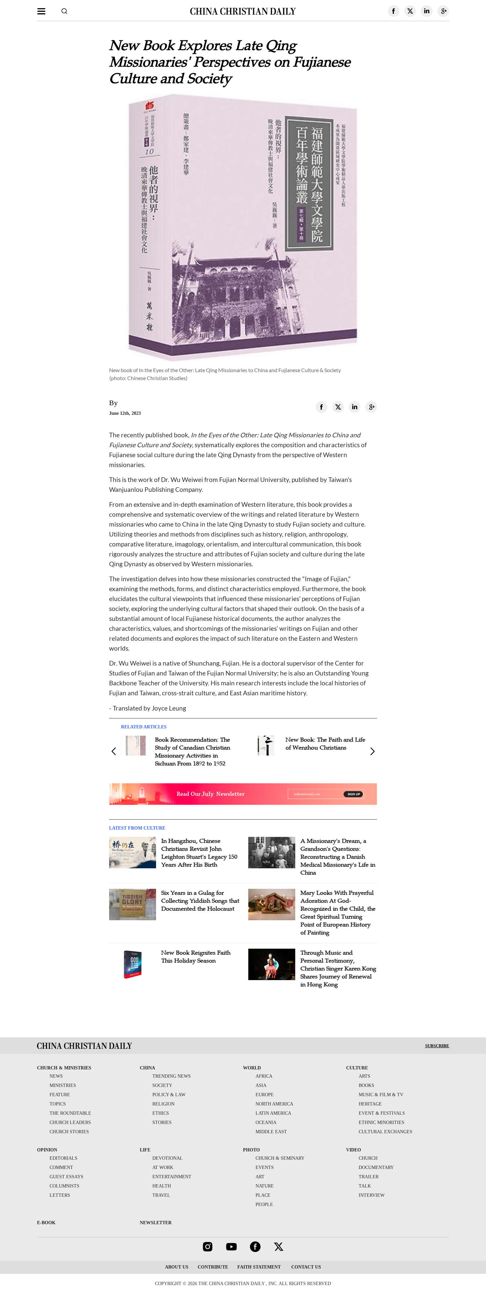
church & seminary (280, 1158)
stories (162, 1122)
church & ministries (64, 1067)
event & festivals (382, 1113)
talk (365, 1186)
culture (357, 1067)
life (145, 1149)
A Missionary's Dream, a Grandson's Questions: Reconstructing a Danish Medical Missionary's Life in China (338, 856)
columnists (64, 1186)
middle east (271, 1131)
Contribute (213, 1267)
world (252, 1067)
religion (163, 1103)
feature (60, 1094)
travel (161, 1195)
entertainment (171, 1176)
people (264, 1204)
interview (372, 1195)
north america (274, 1103)
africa (264, 1076)
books (366, 1085)
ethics (160, 1113)
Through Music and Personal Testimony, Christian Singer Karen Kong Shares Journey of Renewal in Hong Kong (338, 968)
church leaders (70, 1122)
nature (265, 1186)
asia (261, 1085)
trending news (171, 1076)
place (263, 1195)
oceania (266, 1122)
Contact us (305, 1267)
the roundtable (70, 1113)
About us (176, 1267)
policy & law (168, 1094)
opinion (47, 1149)
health (161, 1186)
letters (60, 1195)
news (56, 1076)
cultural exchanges (385, 1131)
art (260, 1176)
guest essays (66, 1176)
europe (265, 1094)
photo (251, 1149)
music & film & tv (381, 1094)
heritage (370, 1103)
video (353, 1149)
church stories (69, 1131)
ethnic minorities (381, 1122)
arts (364, 1076)
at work (162, 1167)
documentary (376, 1167)
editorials (63, 1158)
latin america (273, 1113)
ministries (63, 1085)
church (368, 1158)
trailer (369, 1176)
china (147, 1067)
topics (58, 1103)
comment (61, 1167)
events (265, 1167)
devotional (167, 1158)
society (162, 1085)
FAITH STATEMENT (259, 1267)
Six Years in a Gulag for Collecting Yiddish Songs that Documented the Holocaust (200, 900)
